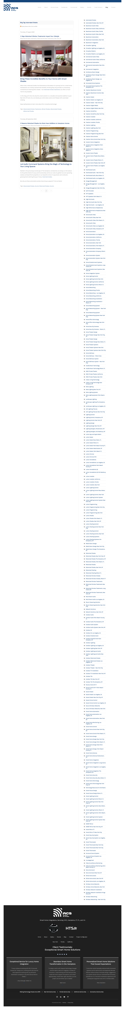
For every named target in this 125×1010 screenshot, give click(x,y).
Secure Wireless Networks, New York (95, 708)
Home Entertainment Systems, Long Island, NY (95, 265)
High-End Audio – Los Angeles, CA (95, 205)
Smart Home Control (91, 726)
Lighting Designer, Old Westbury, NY (95, 431)
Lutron (52, 186)
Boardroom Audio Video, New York (95, 34)
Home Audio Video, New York (93, 217)
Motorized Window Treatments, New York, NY (49, 38)
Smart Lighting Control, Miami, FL (95, 810)
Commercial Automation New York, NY (95, 65)
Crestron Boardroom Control (93, 90)
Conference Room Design (92, 72)
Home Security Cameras (92, 326)
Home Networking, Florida (93, 290)
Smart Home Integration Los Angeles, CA (96, 767)
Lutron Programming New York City (95, 507)
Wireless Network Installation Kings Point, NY (95, 893)
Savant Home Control (91, 700)
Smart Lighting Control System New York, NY (95, 820)
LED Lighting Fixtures (91, 409)
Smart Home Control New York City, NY (95, 730)
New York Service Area (50, 992)
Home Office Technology (92, 319)
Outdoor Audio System (92, 624)
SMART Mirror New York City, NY (94, 826)
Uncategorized (90, 860)
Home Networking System (93, 305)
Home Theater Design (91, 332)
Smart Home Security (91, 775)
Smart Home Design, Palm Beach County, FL (95, 749)
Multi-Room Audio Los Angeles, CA (95, 599)
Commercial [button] (74, 7)
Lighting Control (90, 414)
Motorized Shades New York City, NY (95, 556)
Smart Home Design (91, 736)
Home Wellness (90, 353)
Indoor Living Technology (92, 379)
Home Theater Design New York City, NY (95, 335)
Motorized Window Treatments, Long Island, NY (95, 589)
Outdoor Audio (90, 614)
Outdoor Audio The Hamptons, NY (95, 621)
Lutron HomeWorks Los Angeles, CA (95, 462)
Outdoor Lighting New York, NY (94, 648)
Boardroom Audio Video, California (95, 28)
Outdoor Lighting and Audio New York (94, 654)
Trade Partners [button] (98, 7)
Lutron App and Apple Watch (93, 434)
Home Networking (90, 287)
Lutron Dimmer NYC (91, 457)
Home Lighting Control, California (95, 282)
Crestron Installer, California (93, 119)
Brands (59, 937)
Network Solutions (91, 609)
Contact (113, 7)
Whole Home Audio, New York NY (94, 878)
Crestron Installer (90, 116)
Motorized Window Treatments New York (95, 585)
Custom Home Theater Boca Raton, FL (95, 156)
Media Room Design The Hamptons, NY (95, 549)
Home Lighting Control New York (94, 279)
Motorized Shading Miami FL (93, 573)
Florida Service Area (65, 992)
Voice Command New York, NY (94, 873)
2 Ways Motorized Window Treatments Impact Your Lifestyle (39, 36)
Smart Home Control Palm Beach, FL (95, 733)
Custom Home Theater (92, 153)
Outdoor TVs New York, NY (92, 679)
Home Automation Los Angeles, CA (95, 234)
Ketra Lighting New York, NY (93, 389)
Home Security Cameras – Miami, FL (95, 329)
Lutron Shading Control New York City (95, 527)
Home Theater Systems (92, 344)
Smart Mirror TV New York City (94, 832)
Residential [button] (64, 7)
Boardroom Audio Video (92, 25)
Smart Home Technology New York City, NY (95, 784)
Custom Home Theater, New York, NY (95, 163)
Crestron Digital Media (92, 105)
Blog (107, 7)
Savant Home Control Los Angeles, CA (96, 703)
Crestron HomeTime (91, 111)
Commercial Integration (92, 69)
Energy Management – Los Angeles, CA (95, 184)
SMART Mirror (89, 824)
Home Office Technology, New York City (95, 323)
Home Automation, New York (93, 243)
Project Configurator (81, 937)
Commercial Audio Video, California (95, 59)
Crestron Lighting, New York (93, 128)
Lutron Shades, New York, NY (93, 521)
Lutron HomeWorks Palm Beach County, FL (94, 466)
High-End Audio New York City (94, 202)
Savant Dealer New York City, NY (94, 697)
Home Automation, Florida (93, 240)
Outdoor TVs (89, 676)
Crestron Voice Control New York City (95, 139)
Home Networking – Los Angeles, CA (95, 293)
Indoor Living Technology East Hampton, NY (94, 383)
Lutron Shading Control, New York (95, 533)
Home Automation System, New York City (95, 259)
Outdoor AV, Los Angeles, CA (93, 633)
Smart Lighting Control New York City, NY (94, 802)
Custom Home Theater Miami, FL (94, 160)
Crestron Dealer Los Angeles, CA (94, 100)
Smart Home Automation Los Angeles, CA (93, 715)
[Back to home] (11, 7)
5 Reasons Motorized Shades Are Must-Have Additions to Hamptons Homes (44, 123)
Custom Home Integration (93, 142)
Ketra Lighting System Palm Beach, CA (95, 395)
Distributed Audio (90, 169)
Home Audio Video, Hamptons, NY (95, 228)
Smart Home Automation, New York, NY (95, 719)
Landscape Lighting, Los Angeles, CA (95, 406)
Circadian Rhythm (91, 51)
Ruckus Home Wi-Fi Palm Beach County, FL (94, 688)
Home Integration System (93, 273)
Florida (62, 942)
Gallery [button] (82, 7)
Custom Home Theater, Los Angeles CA (95, 166)
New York (55, 942)
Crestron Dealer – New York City (94, 102)
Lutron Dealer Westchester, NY (94, 448)
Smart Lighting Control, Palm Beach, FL (95, 813)
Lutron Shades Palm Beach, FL (94, 518)
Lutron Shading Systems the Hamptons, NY (93, 540)
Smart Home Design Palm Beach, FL (95, 742)
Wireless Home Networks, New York (95, 887)
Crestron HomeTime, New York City (95, 114)
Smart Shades (46, 109)
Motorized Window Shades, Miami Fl (96, 578)
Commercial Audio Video (92, 56)
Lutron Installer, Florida (92, 482)
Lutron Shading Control (92, 524)
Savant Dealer (89, 691)
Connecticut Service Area (96, 992)
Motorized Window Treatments (28, 38)
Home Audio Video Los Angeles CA (95, 226)
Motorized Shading (91, 570)
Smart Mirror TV (90, 829)
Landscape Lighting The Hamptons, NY (95, 402)
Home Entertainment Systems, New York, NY (95, 270)
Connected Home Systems (93, 83)
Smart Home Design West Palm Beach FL (94, 745)
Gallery (52, 937)
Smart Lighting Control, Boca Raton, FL (95, 806)
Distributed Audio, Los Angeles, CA (95, 178)
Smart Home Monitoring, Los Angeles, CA (93, 723)
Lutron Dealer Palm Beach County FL (95, 445)
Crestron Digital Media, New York (94, 108)
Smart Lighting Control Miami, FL (95, 799)
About (45, 937)
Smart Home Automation (92, 711)
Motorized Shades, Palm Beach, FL (95, 561)
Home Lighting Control (92, 276)
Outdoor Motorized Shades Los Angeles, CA (94, 661)
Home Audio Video (91, 214)
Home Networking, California (93, 296)
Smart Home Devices (91, 753)
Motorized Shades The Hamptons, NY (40, 125)
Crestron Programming (92, 131)
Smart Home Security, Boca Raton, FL (96, 778)
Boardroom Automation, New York (95, 40)
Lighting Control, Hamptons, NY (94, 417)
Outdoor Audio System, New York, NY (95, 627)
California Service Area (80, 992)
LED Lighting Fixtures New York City (95, 411)
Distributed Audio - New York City (95, 172)
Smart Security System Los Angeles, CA (95, 838)
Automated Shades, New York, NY (94, 23)
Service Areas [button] (54, 7)
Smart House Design (91, 790)
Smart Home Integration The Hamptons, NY (93, 771)
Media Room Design (91, 543)
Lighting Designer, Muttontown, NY (95, 428)
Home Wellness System (92, 358)
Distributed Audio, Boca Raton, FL (95, 175)
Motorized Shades (29, 111)
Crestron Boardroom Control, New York (95, 93)
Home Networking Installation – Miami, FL (94, 302)
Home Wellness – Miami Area (93, 356)
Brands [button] (89, 7)
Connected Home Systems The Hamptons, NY (94, 86)
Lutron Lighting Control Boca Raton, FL (95, 491)
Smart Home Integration (92, 760)
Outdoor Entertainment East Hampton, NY (93, 639)
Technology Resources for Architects (96, 787)
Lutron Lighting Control (92, 487)
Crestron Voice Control (92, 136)
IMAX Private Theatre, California (94, 374)
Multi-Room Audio (91, 596)
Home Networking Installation (94, 298)
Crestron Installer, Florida (93, 122)
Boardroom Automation (92, 37)
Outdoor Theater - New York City (94, 668)
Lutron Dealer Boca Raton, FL (93, 440)
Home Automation (91, 231)
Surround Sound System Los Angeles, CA (93, 856)
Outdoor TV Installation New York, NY (96, 673)
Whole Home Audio (91, 875)
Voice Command (90, 870)
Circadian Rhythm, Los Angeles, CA (95, 54)
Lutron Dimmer (90, 454)
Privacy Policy (70, 1002)
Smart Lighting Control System (94, 817)
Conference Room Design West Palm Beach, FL (95, 75)
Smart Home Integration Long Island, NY (96, 763)
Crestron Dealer (90, 97)
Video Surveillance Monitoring (94, 863)
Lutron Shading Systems (92, 536)
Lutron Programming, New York (94, 512)
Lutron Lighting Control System (94, 497)
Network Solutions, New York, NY (94, 612)
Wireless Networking (91, 896)
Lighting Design (90, 423)
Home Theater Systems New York (94, 347)
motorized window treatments (52, 89)
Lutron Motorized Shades (42, 186)
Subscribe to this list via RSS (29, 26)
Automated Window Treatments (32, 109)
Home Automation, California (93, 237)
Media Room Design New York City (95, 546)
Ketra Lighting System (92, 392)
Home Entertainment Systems (94, 262)
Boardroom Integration (92, 42)
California (69, 942)
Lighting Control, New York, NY (94, 420)
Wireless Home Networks (92, 884)
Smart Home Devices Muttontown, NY (95, 756)
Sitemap (64, 1002)
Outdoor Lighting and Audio (93, 651)
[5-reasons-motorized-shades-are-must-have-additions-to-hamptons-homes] (46, 144)
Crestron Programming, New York (95, 133)
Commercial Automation (92, 62)
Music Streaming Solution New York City (95, 605)
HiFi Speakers (89, 193)
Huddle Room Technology (93, 365)
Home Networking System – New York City (96, 309)
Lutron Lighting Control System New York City (95, 501)
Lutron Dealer (89, 437)
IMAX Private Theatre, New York (94, 377)
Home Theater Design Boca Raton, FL (95, 342)
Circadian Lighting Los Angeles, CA (95, 48)
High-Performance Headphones (94, 207)
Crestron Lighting (90, 125)
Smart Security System (92, 835)
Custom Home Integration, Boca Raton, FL (94, 149)
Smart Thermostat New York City (94, 845)
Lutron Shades (90, 515)
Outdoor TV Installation (92, 670)
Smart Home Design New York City (95, 739)
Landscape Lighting (91, 399)
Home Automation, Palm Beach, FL (95, 245)
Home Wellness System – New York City (95, 362)
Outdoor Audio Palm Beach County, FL (95, 618)
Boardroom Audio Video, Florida (94, 31)
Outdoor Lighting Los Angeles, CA (95, 645)
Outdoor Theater (90, 665)
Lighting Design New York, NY (93, 426)
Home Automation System (93, 255)
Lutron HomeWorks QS (92, 469)
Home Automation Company (93, 248)
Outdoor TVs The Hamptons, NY (94, 682)
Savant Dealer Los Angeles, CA (94, 694)
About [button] (46, 7)
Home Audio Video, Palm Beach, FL (95, 220)
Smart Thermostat (91, 842)
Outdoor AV (89, 630)
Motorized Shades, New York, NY (94, 567)
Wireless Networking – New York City (95, 899)
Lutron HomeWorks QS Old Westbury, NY (96, 473)
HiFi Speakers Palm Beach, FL (94, 196)
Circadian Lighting (91, 45)
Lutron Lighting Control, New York (95, 494)
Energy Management (91, 181)
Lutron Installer (90, 476)
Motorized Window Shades (93, 575)
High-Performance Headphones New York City (95, 211)
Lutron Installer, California (93, 479)
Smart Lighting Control (92, 796)
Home (39, 7)
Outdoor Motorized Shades (93, 658)
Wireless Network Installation (94, 889)
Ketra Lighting (89, 386)
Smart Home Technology (92, 780)
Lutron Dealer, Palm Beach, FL (94, 451)
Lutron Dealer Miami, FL (92, 442)
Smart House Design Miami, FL (94, 793)
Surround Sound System (92, 853)
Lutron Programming (91, 504)
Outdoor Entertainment (92, 636)
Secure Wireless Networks (93, 705)
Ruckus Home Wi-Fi (91, 684)
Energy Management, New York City (95, 188)
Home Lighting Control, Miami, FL (95, 284)
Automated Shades (56, 109)
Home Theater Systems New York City (96, 350)
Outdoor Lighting (90, 642)
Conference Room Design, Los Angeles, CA (94, 79)
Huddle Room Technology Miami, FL (95, 368)
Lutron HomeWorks (91, 459)
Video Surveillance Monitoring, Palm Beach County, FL (95, 866)
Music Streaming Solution (93, 602)
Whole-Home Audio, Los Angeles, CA (95, 881)
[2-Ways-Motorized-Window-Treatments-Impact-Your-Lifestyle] (46, 58)
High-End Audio (90, 199)
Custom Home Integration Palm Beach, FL (94, 145)
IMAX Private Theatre (91, 371)
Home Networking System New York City (95, 316)
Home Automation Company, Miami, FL (95, 252)
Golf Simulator (90, 191)
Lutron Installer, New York (93, 485)
